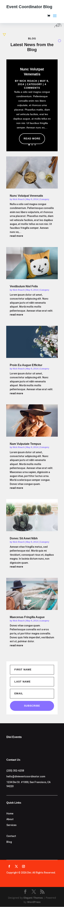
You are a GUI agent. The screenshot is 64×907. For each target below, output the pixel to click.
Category (34, 84)
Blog (9, 841)
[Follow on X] (16, 866)
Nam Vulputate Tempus (25, 443)
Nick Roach (28, 80)
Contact (11, 836)
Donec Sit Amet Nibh (24, 538)
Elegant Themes (33, 897)
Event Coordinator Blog (29, 6)
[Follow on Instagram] (23, 866)
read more (16, 235)
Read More (32, 138)
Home (9, 813)
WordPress (34, 902)
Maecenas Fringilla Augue (27, 617)
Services (11, 825)
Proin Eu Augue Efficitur (26, 365)
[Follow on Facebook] (9, 866)
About (10, 819)
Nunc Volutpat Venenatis (26, 195)
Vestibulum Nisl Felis (24, 286)
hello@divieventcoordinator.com (25, 776)
